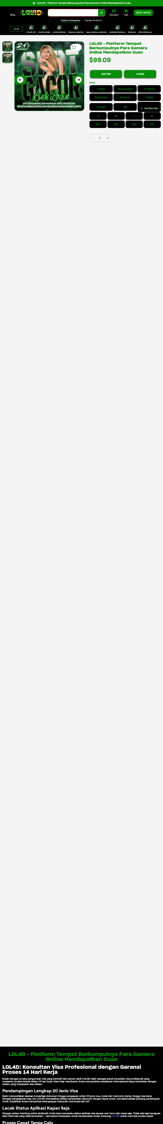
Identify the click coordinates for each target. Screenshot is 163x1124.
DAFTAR (106, 74)
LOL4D (116, 1116)
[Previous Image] (20, 79)
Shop (12, 14)
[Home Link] (32, 13)
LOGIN (140, 74)
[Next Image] (78, 79)
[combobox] (73, 12)
